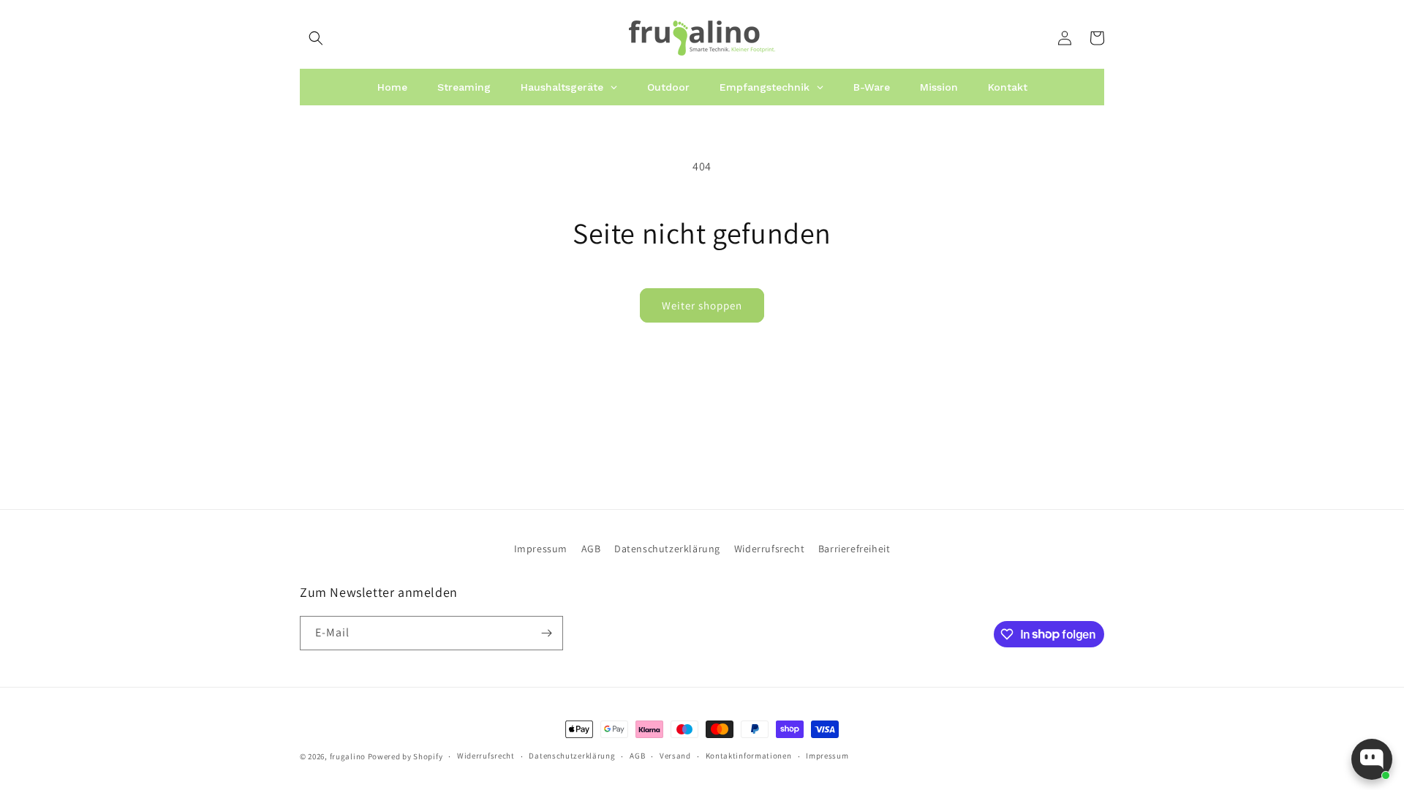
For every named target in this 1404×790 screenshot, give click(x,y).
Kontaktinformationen (749, 755)
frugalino (348, 756)
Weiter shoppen (702, 305)
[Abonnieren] (546, 633)
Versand (675, 755)
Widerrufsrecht (769, 548)
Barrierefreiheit (854, 548)
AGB (591, 548)
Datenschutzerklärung (667, 548)
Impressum (540, 548)
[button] (316, 38)
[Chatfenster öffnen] (1371, 759)
